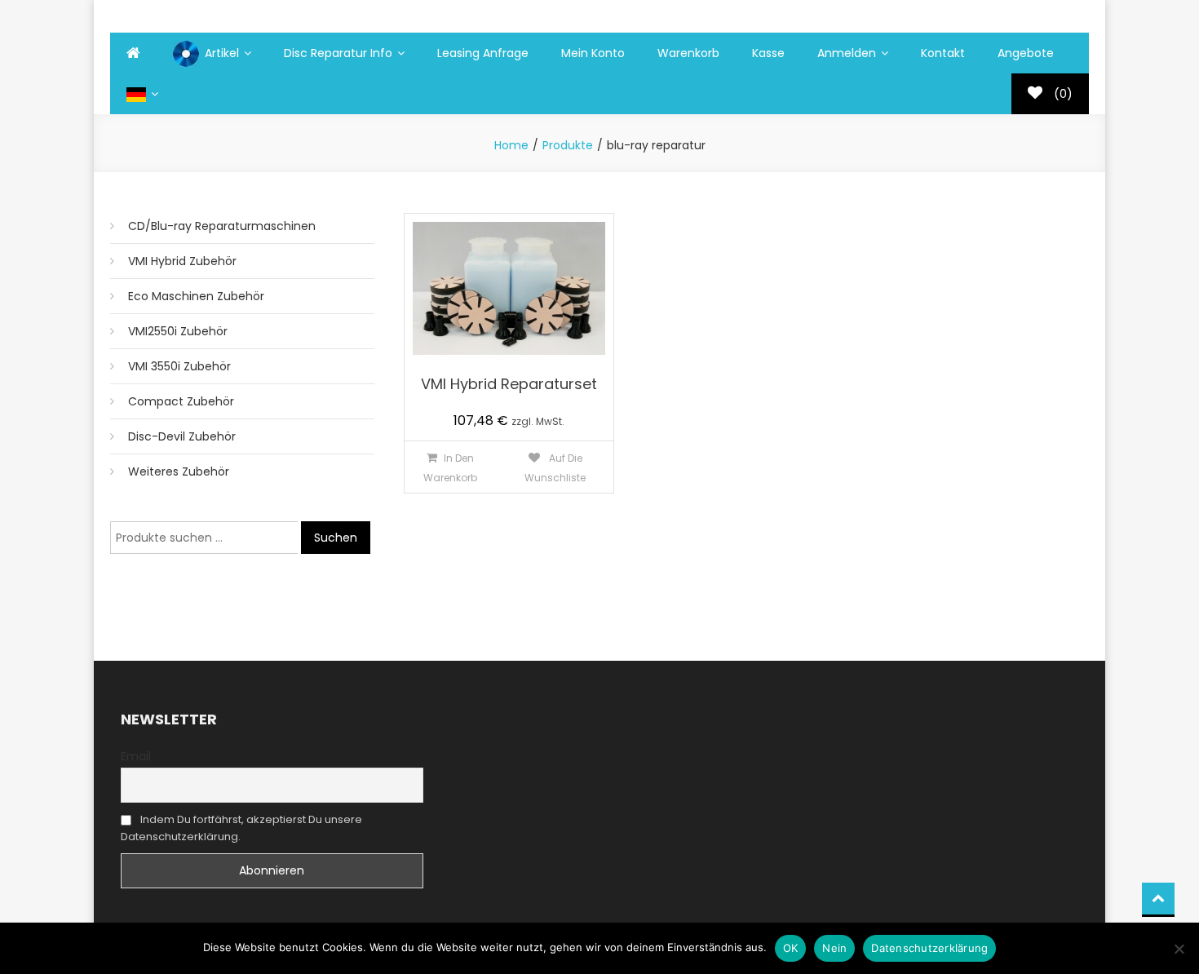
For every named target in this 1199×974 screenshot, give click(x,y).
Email (136, 756)
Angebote (1026, 53)
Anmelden (846, 53)
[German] (142, 93)
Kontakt (943, 53)
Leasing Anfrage (483, 53)
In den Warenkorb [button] (450, 467)
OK (791, 947)
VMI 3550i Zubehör (179, 366)
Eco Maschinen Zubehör (196, 296)
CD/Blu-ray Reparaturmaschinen (222, 226)
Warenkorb (688, 53)
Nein (834, 947)
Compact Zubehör (181, 401)
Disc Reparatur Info (338, 53)
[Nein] (1178, 949)
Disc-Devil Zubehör (182, 436)
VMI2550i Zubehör (178, 331)
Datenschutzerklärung (929, 947)
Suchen (335, 537)
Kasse (768, 53)
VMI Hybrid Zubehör (182, 261)
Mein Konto (593, 53)
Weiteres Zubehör (178, 471)
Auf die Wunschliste (555, 467)
